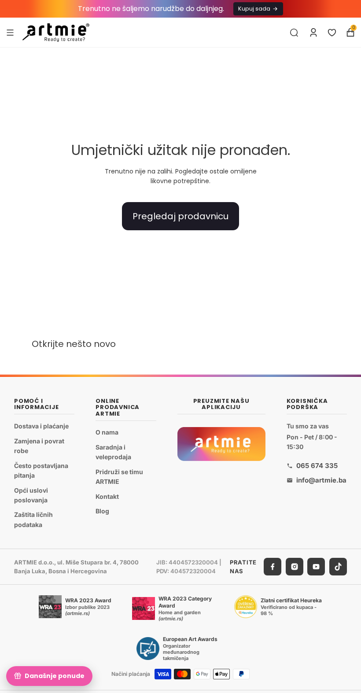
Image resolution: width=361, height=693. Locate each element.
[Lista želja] (332, 32)
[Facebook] (272, 566)
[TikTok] (338, 566)
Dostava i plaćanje (41, 426)
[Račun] (313, 32)
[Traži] (294, 32)
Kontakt (107, 496)
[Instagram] (294, 566)
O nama (107, 432)
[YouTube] (316, 566)
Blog (102, 511)
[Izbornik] (10, 32)
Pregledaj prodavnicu (180, 216)
